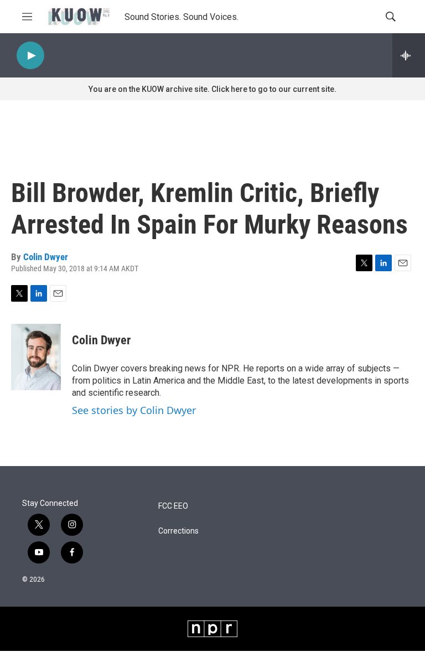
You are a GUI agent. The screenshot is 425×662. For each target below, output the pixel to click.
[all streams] (408, 55)
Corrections (178, 531)
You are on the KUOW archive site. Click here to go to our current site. (212, 89)
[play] (30, 55)
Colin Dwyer (45, 256)
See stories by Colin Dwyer (134, 410)
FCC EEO (173, 506)
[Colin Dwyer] (36, 357)
